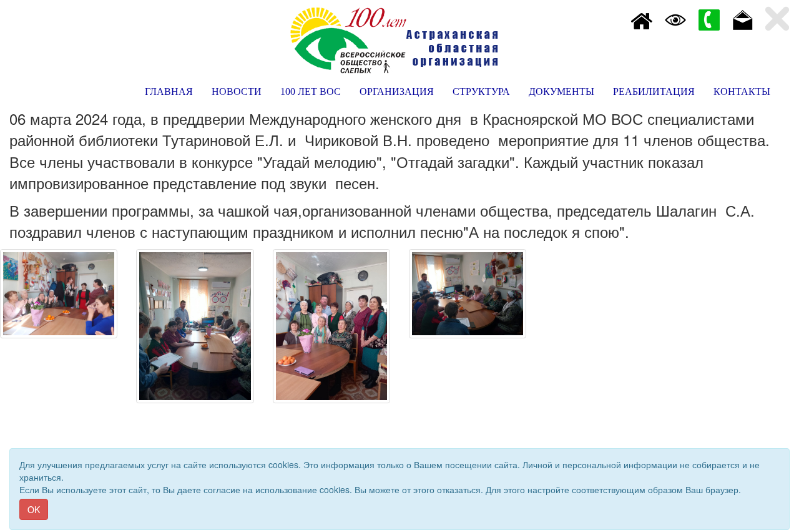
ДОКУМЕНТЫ (561, 91)
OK (33, 509)
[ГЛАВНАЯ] (641, 18)
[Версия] (675, 18)
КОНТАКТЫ (741, 91)
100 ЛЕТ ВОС (310, 91)
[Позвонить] (709, 18)
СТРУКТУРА (481, 91)
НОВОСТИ (237, 91)
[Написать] (742, 18)
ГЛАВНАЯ (169, 91)
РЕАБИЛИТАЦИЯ (654, 91)
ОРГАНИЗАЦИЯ (397, 91)
